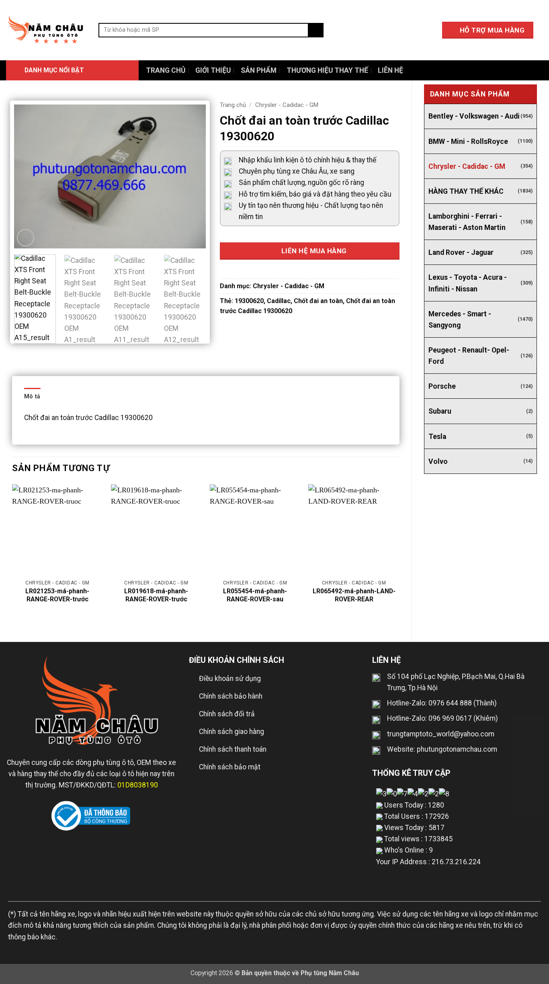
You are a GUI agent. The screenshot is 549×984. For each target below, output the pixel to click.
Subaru (439, 411)
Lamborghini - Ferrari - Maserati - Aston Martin (467, 222)
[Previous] (28, 176)
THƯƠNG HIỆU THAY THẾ (327, 70)
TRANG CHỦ (166, 70)
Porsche (442, 386)
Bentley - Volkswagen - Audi (474, 116)
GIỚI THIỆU (213, 70)
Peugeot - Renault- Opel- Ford (468, 355)
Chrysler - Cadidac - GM (466, 166)
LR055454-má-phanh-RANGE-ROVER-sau (255, 595)
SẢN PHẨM (259, 70)
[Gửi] (316, 30)
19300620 (249, 301)
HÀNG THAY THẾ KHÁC (466, 191)
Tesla (437, 437)
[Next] (191, 176)
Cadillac (279, 301)
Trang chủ (233, 105)
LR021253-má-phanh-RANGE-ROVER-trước (57, 595)
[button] (72, 70)
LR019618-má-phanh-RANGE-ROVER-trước (156, 595)
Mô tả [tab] (32, 396)
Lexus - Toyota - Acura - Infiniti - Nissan (467, 283)
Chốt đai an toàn (318, 301)
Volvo (438, 461)
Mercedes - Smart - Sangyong (459, 319)
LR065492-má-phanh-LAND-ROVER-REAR (354, 595)
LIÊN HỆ (390, 70)
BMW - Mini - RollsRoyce (468, 141)
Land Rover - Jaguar (461, 252)
